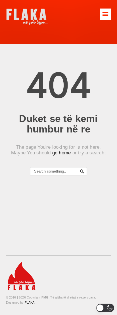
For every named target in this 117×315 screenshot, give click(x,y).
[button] (105, 308)
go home (61, 153)
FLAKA (30, 302)
